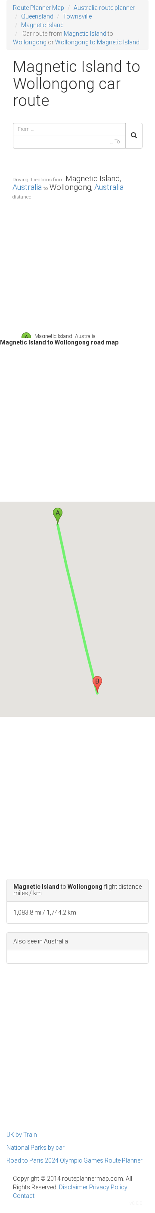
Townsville (77, 16)
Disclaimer (73, 1187)
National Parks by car (35, 1147)
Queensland (37, 16)
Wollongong (29, 42)
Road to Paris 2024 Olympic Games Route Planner (74, 1160)
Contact (23, 1195)
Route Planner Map (38, 7)
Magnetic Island (42, 25)
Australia (27, 187)
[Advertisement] (77, 258)
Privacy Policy (108, 1187)
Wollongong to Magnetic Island (97, 42)
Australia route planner (104, 7)
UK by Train (21, 1134)
